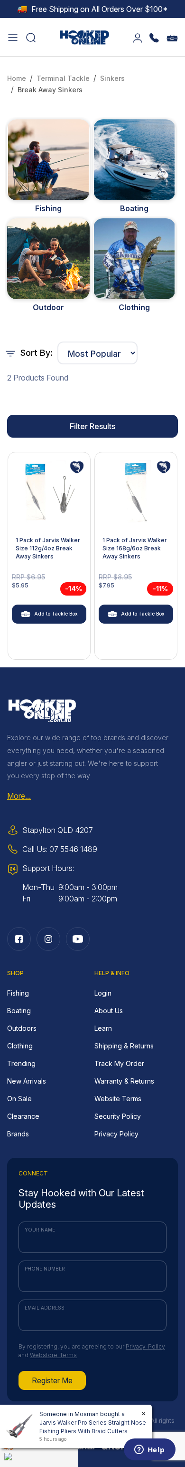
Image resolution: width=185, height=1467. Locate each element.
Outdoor (48, 307)
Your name (40, 1229)
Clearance (23, 1116)
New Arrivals (26, 1081)
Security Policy (117, 1116)
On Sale (19, 1099)
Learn (103, 1028)
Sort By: (35, 353)
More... (19, 796)
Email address (45, 1308)
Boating (134, 208)
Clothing (134, 307)
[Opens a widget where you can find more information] (149, 1450)
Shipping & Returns (124, 1046)
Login (102, 993)
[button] (12, 37)
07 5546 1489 (73, 849)
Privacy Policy (116, 1134)
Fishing (48, 208)
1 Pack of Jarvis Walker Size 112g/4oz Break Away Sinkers (48, 548)
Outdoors (22, 1028)
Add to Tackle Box (56, 613)
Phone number (45, 1268)
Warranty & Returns (124, 1081)
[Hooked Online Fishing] (84, 36)
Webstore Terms (53, 1355)
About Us (108, 1011)
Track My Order (119, 1063)
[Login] (137, 37)
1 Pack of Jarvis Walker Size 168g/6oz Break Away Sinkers (134, 548)
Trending (21, 1063)
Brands (18, 1134)
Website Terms (117, 1099)
